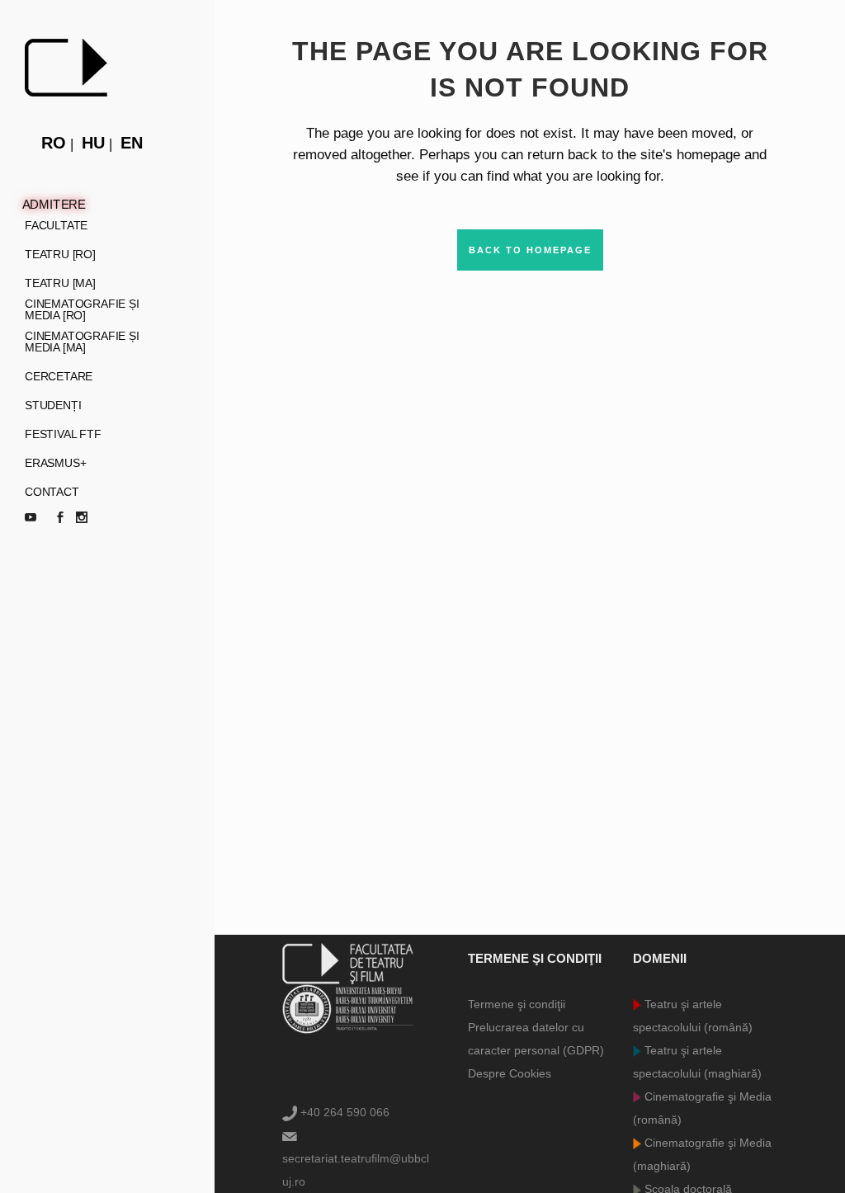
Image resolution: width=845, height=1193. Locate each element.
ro (53, 143)
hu (93, 143)
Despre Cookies (509, 1073)
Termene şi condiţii (516, 1004)
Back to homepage (530, 250)
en (131, 143)
